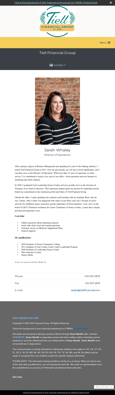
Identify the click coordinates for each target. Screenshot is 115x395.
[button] (105, 42)
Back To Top (102, 387)
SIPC (22, 337)
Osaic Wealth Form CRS (25, 317)
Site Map (17, 377)
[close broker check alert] (111, 2)
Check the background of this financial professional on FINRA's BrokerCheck (56, 2)
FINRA (16, 337)
